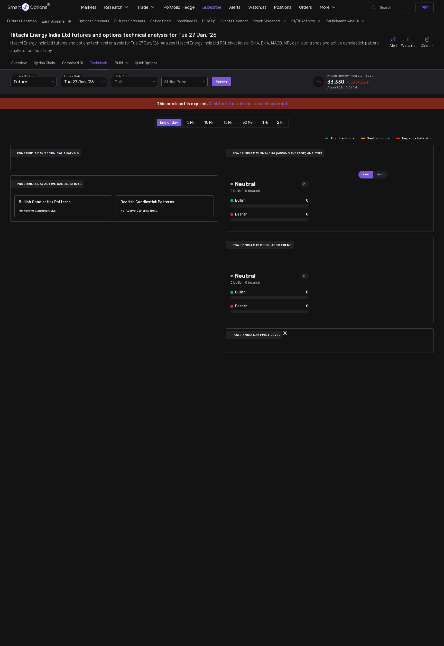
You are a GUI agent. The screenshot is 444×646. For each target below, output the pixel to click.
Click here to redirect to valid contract (248, 103)
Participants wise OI (342, 21)
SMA (366, 174)
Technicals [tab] (99, 63)
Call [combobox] (118, 81)
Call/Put (121, 76)
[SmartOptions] (29, 7)
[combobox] (184, 82)
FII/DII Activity (303, 21)
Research (113, 7)
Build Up (208, 21)
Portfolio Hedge (179, 7)
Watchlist (257, 7)
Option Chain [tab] (44, 63)
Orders (305, 7)
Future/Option (24, 76)
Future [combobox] (20, 81)
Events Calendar (234, 21)
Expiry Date (72, 76)
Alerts (234, 7)
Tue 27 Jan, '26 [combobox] (79, 81)
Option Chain (160, 21)
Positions (282, 7)
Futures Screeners (129, 21)
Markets (88, 7)
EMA (380, 174)
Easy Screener (54, 21)
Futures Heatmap (22, 21)
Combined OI (187, 21)
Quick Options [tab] (146, 63)
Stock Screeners (267, 21)
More (325, 7)
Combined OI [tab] (72, 63)
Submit (221, 82)
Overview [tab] (19, 63)
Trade (143, 7)
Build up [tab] (121, 63)
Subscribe (211, 7)
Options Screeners (94, 21)
